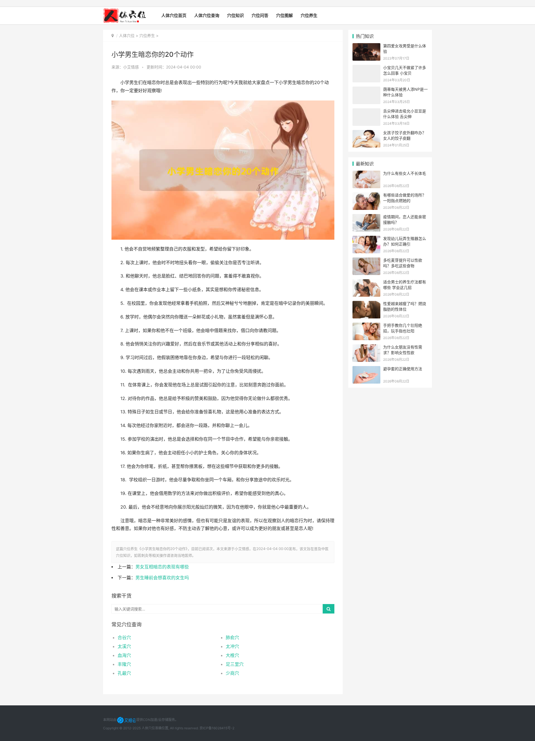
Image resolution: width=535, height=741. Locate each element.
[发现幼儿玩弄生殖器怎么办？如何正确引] (366, 239)
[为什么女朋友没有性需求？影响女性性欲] (366, 347)
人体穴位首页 (173, 15)
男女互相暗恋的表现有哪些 (162, 567)
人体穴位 (127, 35)
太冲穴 (232, 646)
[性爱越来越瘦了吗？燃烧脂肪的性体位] (366, 304)
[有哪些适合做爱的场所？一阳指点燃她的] (366, 195)
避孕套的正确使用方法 (402, 368)
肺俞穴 (232, 637)
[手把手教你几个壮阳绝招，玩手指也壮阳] (366, 326)
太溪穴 (124, 646)
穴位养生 (309, 15)
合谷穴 (124, 637)
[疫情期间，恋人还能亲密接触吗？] (366, 217)
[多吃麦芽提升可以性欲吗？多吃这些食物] (366, 261)
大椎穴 (232, 655)
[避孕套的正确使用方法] (366, 369)
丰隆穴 (124, 664)
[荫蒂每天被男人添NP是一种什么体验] (366, 90)
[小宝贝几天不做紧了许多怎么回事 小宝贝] (366, 68)
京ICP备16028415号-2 (217, 728)
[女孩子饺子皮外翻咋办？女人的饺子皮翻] (366, 133)
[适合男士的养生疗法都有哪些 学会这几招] (366, 282)
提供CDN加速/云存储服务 (155, 720)
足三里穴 (235, 664)
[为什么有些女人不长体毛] (366, 174)
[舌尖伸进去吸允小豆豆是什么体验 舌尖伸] (366, 111)
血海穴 (124, 655)
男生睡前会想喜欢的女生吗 (162, 577)
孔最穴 (124, 673)
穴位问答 (260, 15)
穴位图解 (284, 15)
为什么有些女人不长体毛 (404, 173)
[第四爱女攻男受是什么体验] (366, 46)
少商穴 (232, 673)
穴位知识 (235, 15)
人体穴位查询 (206, 15)
